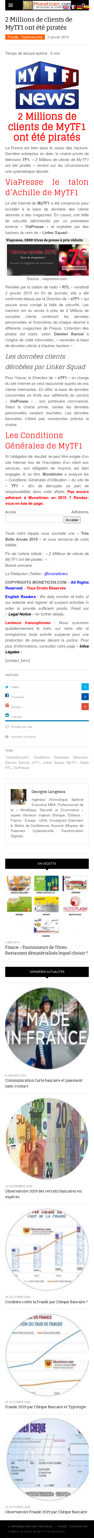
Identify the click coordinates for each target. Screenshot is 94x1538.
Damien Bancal (17, 762)
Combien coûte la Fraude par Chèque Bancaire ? (46, 1302)
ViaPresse (21, 767)
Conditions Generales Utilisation (61, 757)
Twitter (15, 687)
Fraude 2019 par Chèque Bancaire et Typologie (45, 1407)
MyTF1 (72, 762)
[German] (80, 6)
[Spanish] (86, 6)
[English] (66, 6)
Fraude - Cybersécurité (25, 36)
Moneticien (47, 5)
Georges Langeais (48, 791)
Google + (17, 707)
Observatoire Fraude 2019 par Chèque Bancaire (46, 1512)
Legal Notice (19, 614)
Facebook (17, 697)
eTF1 (36, 762)
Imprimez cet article (23, 736)
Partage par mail (21, 726)
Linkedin (16, 717)
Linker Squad (53, 762)
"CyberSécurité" (17, 757)
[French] (73, 6)
